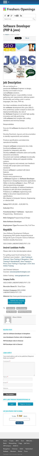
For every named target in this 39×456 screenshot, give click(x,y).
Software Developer (24, 312)
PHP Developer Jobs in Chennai (13, 341)
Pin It (27, 38)
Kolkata (5, 451)
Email (5, 382)
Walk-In (15, 446)
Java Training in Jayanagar (17, 263)
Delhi (21, 449)
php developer (11, 312)
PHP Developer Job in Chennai (12, 344)
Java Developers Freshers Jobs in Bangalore (17, 337)
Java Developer (21, 308)
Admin (7, 34)
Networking (12, 443)
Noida (20, 451)
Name (5, 377)
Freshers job (11, 308)
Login (12, 404)
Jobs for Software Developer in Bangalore (16, 334)
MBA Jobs (29, 441)
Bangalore (6, 449)
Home (5, 441)
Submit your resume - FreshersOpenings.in (16, 302)
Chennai (14, 449)
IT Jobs (11, 441)
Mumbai (13, 451)
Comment (6, 361)
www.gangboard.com (22, 275)
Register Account (25, 404)
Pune (26, 451)
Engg (20, 443)
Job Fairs (27, 443)
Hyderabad (29, 449)
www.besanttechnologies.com (20, 272)
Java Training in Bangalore (19, 259)
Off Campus (7, 446)
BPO (17, 441)
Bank (4, 443)
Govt (22, 441)
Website (5, 388)
